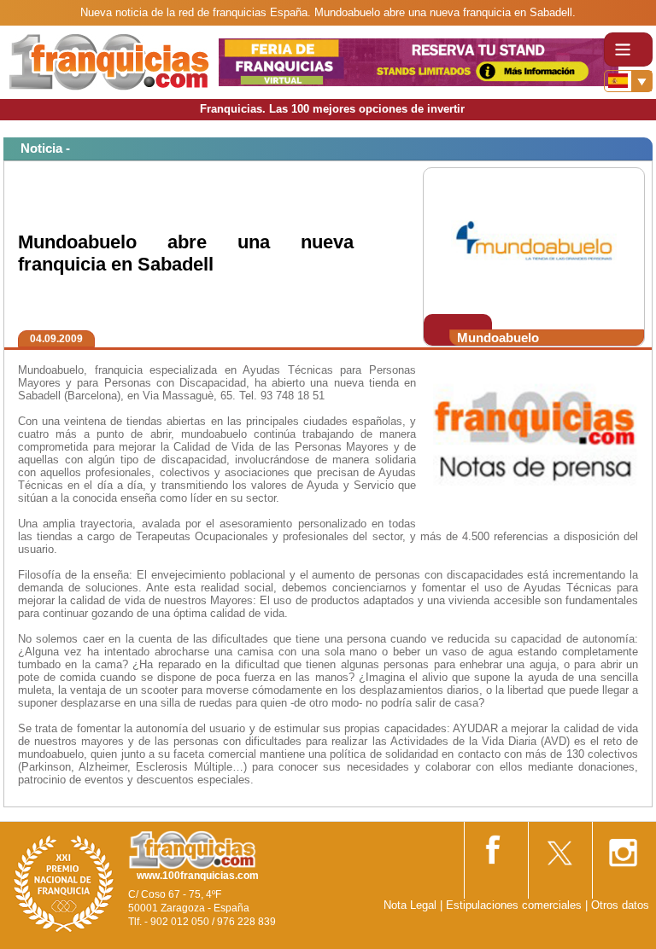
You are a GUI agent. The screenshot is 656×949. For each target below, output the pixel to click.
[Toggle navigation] (628, 49)
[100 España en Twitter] (559, 847)
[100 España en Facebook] (494, 846)
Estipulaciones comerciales (515, 905)
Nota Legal (410, 905)
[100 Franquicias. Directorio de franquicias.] (109, 61)
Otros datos (620, 905)
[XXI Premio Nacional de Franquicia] (64, 882)
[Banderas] (628, 81)
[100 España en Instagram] (623, 847)
